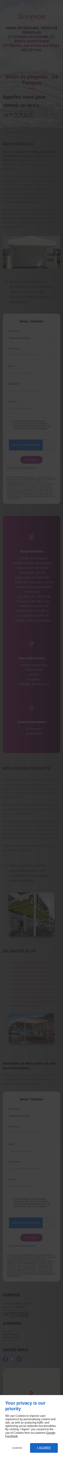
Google (50, 1432)
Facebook (11, 1436)
